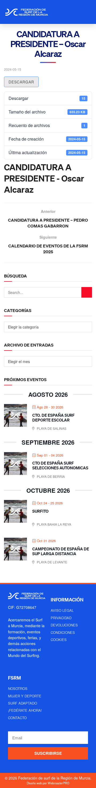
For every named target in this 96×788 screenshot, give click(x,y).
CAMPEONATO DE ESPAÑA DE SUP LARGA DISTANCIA (60, 551)
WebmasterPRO (58, 783)
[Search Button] (86, 292)
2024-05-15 (12, 69)
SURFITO (40, 511)
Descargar (21, 82)
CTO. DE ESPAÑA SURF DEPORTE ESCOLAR (53, 417)
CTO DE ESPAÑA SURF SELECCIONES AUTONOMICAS (60, 465)
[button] (86, 12)
